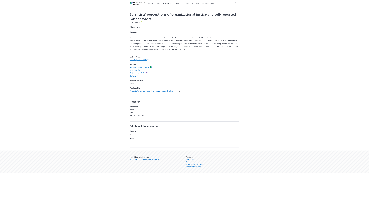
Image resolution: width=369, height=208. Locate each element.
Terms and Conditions (192, 162)
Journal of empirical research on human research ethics (152, 91)
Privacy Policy (190, 159)
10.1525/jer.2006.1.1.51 (138, 60)
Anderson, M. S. (136, 70)
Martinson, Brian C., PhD (139, 67)
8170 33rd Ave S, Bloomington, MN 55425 (144, 160)
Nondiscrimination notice (194, 166)
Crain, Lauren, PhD (137, 73)
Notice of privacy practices (194, 164)
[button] (235, 3)
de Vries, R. (134, 76)
